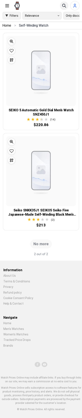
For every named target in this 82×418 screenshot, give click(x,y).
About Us (9, 275)
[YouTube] (44, 364)
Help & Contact (13, 303)
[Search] (64, 5)
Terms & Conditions (16, 281)
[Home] (17, 6)
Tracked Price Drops (17, 340)
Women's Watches (15, 334)
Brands (8, 345)
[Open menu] (7, 5)
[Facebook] (37, 364)
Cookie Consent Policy (18, 298)
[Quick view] (11, 41)
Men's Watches (13, 329)
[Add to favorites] (11, 50)
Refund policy (12, 292)
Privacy (8, 287)
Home (7, 323)
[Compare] (11, 60)
